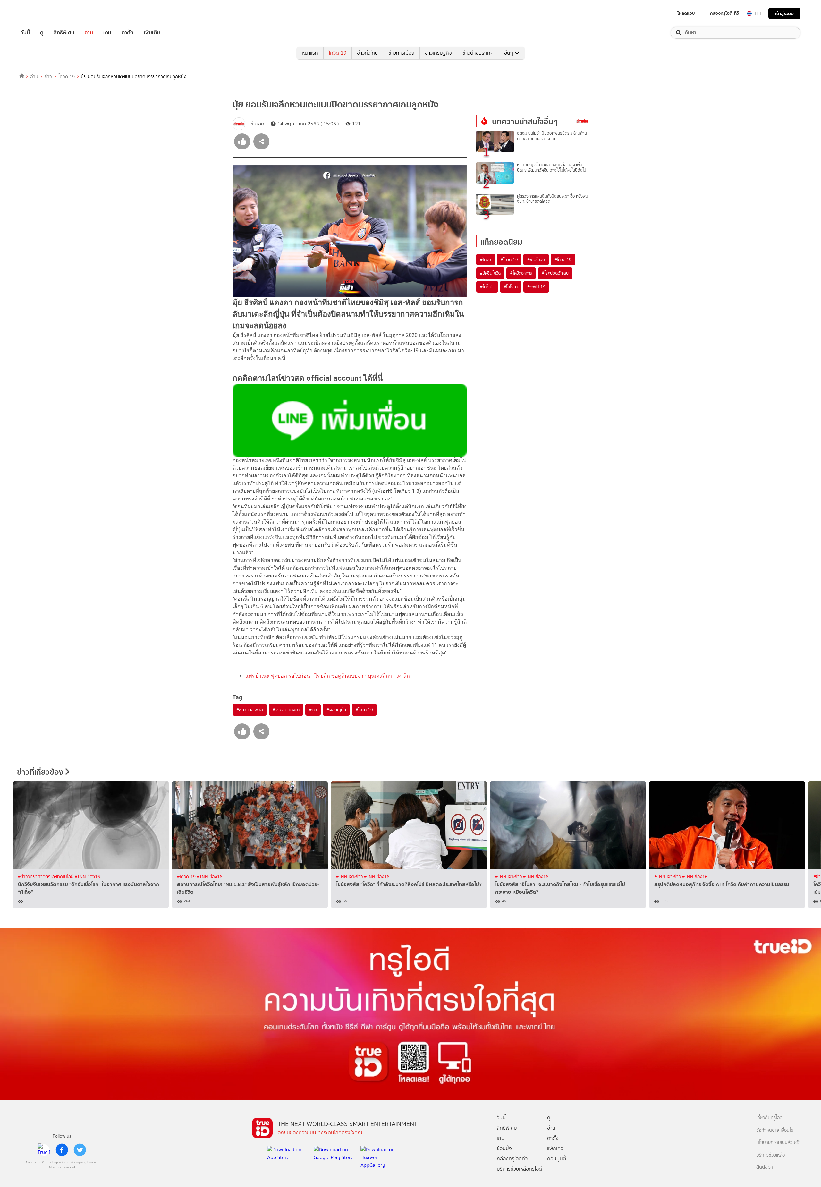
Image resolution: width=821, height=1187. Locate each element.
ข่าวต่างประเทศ (478, 52)
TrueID (40, 13)
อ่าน (89, 33)
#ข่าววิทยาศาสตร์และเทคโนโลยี (46, 877)
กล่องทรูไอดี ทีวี (724, 13)
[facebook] (61, 1149)
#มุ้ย (313, 709)
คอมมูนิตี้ (556, 1158)
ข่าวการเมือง (401, 52)
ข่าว (48, 76)
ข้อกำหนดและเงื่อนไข (774, 1130)
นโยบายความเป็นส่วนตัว (778, 1142)
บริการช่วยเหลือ (770, 1155)
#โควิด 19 (562, 259)
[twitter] (79, 1149)
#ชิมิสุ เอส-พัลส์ (249, 709)
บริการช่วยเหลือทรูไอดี (519, 1169)
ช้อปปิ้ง (504, 1148)
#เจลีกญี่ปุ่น (336, 709)
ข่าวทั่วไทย (367, 52)
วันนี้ (25, 33)
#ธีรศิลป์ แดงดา (286, 709)
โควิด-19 (337, 52)
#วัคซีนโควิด (490, 273)
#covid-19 (536, 287)
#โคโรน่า (487, 287)
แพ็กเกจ (555, 1148)
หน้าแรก (310, 52)
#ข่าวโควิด (536, 259)
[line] (44, 1149)
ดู (41, 33)
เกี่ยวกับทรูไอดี (769, 1117)
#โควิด (485, 259)
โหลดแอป (686, 13)
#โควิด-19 (364, 709)
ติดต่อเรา (764, 1167)
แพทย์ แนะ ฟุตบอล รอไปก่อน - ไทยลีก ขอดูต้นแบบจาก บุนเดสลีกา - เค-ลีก (327, 676)
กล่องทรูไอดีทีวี (512, 1158)
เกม (107, 33)
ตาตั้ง (127, 33)
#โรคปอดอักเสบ (555, 273)
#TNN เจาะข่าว (350, 877)
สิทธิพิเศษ (64, 33)
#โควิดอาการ (521, 273)
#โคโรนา (511, 287)
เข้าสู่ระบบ (784, 13)
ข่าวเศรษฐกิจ (438, 52)
